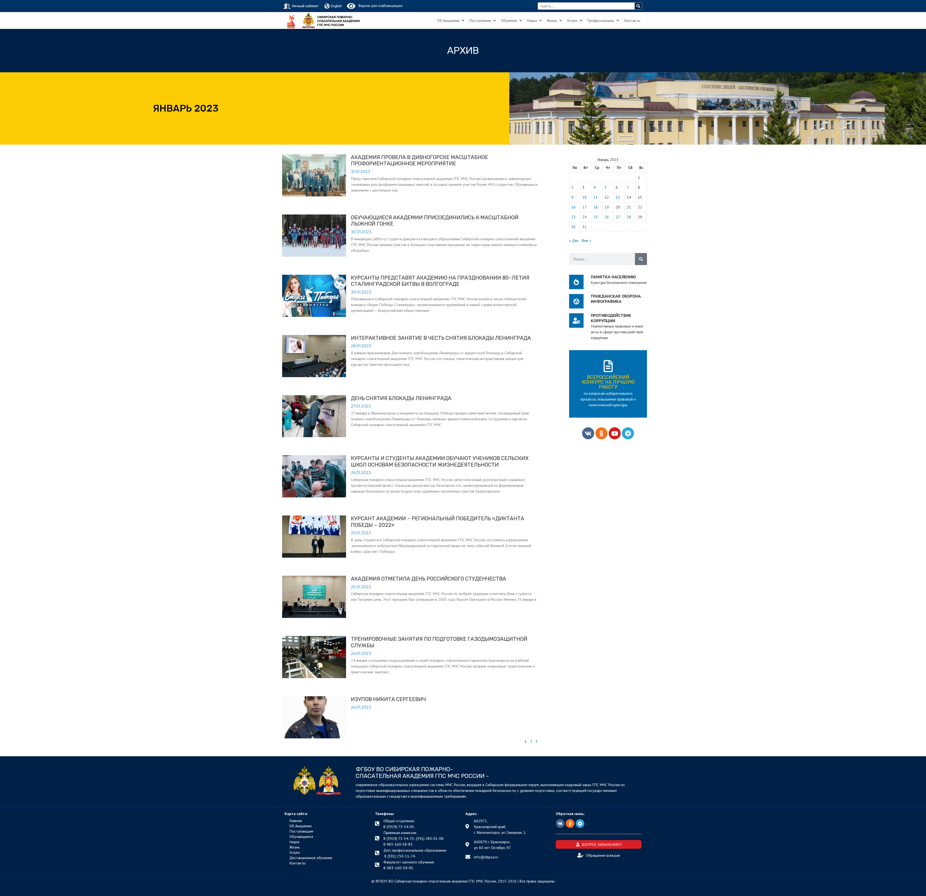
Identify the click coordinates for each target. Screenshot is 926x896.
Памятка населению (613, 277)
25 (595, 216)
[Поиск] (638, 6)
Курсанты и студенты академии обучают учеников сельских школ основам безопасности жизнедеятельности (440, 461)
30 (573, 226)
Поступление (480, 20)
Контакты (632, 20)
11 (595, 197)
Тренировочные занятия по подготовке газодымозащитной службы (439, 642)
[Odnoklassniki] (601, 433)
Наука (532, 20)
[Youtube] (615, 433)
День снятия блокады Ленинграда (401, 398)
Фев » (586, 240)
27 (618, 216)
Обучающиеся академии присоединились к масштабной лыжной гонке (434, 220)
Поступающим (301, 831)
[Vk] (588, 433)
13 (618, 197)
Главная (295, 820)
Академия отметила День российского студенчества (428, 578)
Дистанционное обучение (310, 857)
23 (573, 216)
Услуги (572, 20)
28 (629, 216)
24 (584, 216)
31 (584, 226)
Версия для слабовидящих (378, 5)
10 (584, 197)
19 (607, 207)
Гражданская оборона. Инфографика (616, 298)
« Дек (574, 240)
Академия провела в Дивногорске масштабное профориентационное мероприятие (419, 160)
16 (573, 207)
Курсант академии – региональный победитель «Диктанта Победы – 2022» (437, 521)
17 (584, 207)
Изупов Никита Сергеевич (388, 699)
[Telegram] (628, 433)
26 (607, 216)
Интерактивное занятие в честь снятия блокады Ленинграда (441, 338)
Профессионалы (600, 20)
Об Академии (448, 20)
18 (595, 207)
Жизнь (552, 20)
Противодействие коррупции (611, 318)
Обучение (509, 20)
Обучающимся (301, 836)
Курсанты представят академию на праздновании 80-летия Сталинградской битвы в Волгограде (440, 280)
